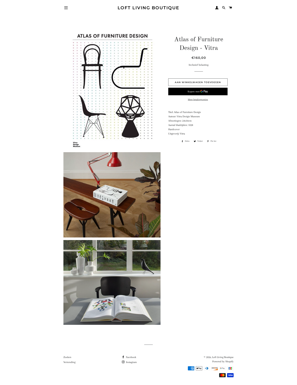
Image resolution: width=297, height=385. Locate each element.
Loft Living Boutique (148, 7)
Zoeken (67, 357)
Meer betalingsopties (198, 99)
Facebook (130, 357)
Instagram (131, 362)
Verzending (69, 362)
